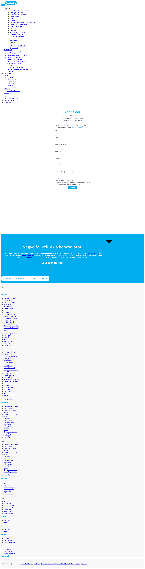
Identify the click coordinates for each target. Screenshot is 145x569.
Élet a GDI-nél (8, 540)
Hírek (5, 483)
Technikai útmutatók (47, 564)
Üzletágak (84, 564)
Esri (5, 330)
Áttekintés (7, 332)
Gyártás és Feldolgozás (8, 425)
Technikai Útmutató (7, 521)
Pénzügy (6, 428)
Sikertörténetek (9, 487)
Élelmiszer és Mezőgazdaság (9, 421)
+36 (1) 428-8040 (92, 253)
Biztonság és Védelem (8, 417)
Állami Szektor (8, 408)
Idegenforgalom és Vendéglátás (10, 435)
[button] (10, 349)
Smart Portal (8, 312)
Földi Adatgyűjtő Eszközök (9, 342)
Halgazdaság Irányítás (11, 326)
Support (30, 564)
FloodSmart (8, 324)
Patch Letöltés (9, 489)
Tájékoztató (8, 345)
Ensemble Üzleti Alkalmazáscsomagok (11, 315)
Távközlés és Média (10, 414)
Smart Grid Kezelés (10, 318)
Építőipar (7, 438)
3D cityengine (8, 334)
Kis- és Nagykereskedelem (10, 431)
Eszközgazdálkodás (10, 302)
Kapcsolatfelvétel (9, 542)
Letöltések (7, 493)
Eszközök (7, 338)
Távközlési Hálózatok (11, 328)
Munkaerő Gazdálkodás (8, 305)
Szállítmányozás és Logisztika (10, 411)
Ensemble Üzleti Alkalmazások (9, 299)
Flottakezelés (8, 308)
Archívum (37, 564)
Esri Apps (7, 336)
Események (7, 485)
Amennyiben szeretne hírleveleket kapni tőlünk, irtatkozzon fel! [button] (25, 278)
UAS (5, 340)
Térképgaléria (8, 495)
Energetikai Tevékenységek (9, 321)
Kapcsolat (24, 564)
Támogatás (7, 491)
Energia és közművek (11, 406)
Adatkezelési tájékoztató (62, 564)
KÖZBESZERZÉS (5, 556)
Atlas (5, 310)
